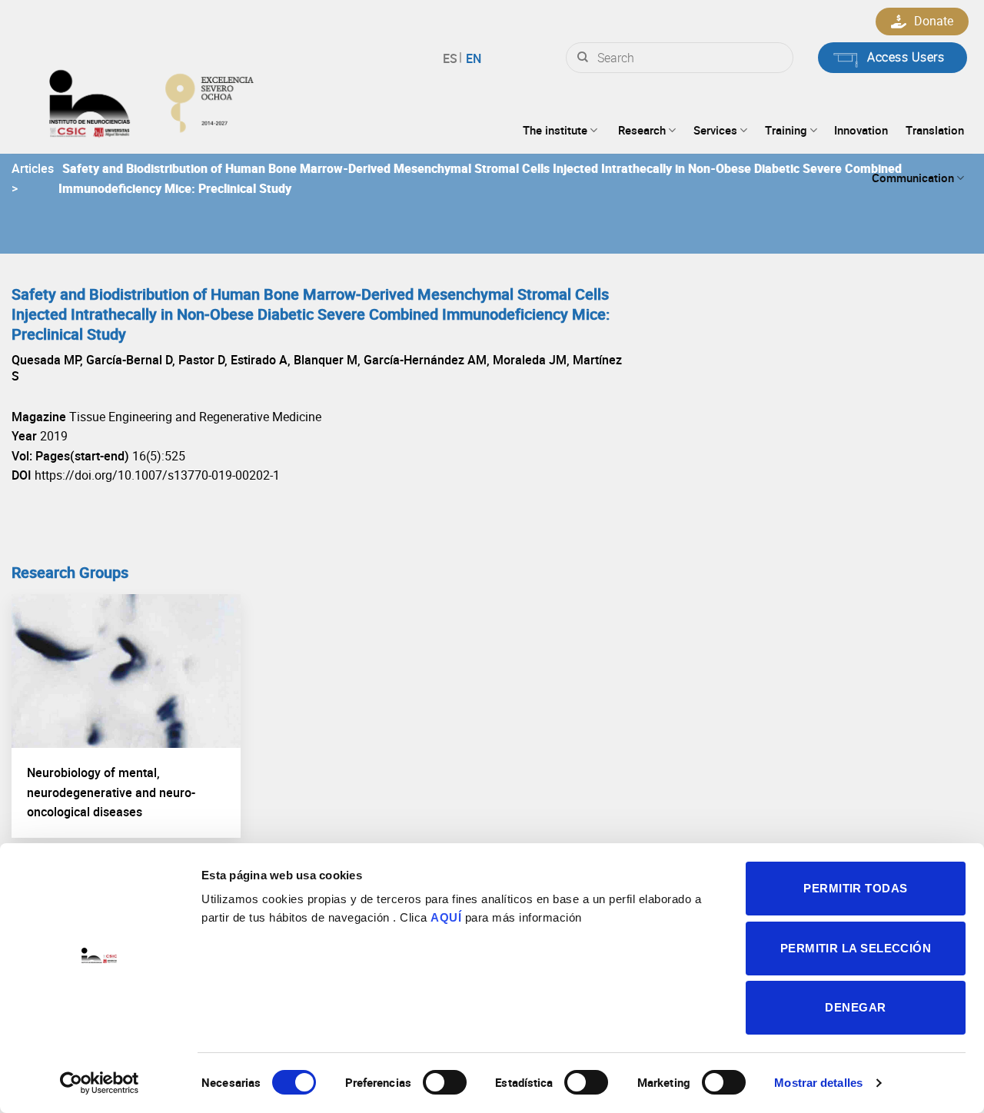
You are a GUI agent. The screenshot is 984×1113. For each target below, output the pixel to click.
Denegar (855, 1007)
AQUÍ (445, 917)
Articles (33, 168)
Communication (913, 177)
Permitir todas (855, 888)
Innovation (861, 130)
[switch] (445, 1082)
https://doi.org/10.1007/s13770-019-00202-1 (157, 475)
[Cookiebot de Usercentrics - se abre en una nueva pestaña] (99, 1083)
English (471, 58)
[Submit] (582, 57)
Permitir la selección (855, 948)
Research (642, 130)
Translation (935, 130)
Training (786, 130)
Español (452, 58)
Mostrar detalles (818, 1082)
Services (715, 130)
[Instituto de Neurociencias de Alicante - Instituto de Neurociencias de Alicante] (199, 100)
